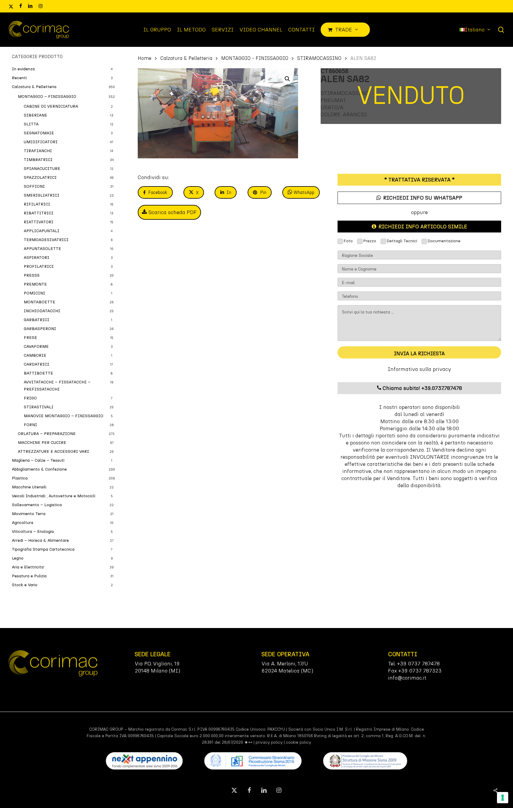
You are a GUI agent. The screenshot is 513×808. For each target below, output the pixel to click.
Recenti (19, 77)
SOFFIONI (34, 186)
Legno (17, 558)
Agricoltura (22, 522)
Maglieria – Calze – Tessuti (38, 460)
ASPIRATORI (36, 257)
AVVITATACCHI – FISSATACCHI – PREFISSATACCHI (57, 386)
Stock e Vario (24, 584)
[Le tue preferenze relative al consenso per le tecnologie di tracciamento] (502, 797)
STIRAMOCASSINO (319, 58)
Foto (348, 240)
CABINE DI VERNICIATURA (51, 106)
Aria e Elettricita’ (28, 567)
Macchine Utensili (29, 487)
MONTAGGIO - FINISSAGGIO (254, 58)
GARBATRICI (36, 319)
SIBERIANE (35, 115)
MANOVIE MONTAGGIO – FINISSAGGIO (63, 415)
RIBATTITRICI (38, 213)
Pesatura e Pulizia (29, 575)
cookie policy (298, 742)
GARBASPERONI (40, 328)
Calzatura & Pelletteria (34, 86)
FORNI (30, 424)
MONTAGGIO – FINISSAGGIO (47, 96)
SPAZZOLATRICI (40, 177)
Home (144, 58)
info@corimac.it (407, 678)
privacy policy (269, 742)
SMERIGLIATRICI (41, 195)
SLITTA (31, 124)
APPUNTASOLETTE (42, 248)
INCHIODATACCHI (42, 310)
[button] (287, 79)
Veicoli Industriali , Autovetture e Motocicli (53, 495)
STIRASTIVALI (38, 406)
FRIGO (30, 398)
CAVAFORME (36, 346)
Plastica (20, 478)
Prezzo (369, 240)
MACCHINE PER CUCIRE (42, 442)
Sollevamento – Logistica (37, 504)
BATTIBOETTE (38, 373)
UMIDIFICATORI (41, 141)
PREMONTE (35, 284)
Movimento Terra (28, 513)
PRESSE (32, 275)
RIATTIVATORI (38, 221)
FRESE (30, 337)
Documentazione (444, 240)
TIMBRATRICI (38, 159)
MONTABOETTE (39, 302)
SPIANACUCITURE (42, 168)
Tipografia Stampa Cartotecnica (43, 549)
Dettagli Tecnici (402, 240)
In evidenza (23, 68)
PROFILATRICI (39, 266)
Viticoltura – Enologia (33, 531)
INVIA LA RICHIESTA (419, 353)
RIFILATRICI (37, 204)
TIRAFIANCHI (38, 150)
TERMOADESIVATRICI (46, 239)
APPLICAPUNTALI (41, 230)
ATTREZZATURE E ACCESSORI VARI (53, 451)
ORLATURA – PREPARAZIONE (47, 433)
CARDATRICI (36, 364)
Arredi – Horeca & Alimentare (40, 540)
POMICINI (34, 293)
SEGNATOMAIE (39, 133)
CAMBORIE (35, 355)
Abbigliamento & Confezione (39, 469)
